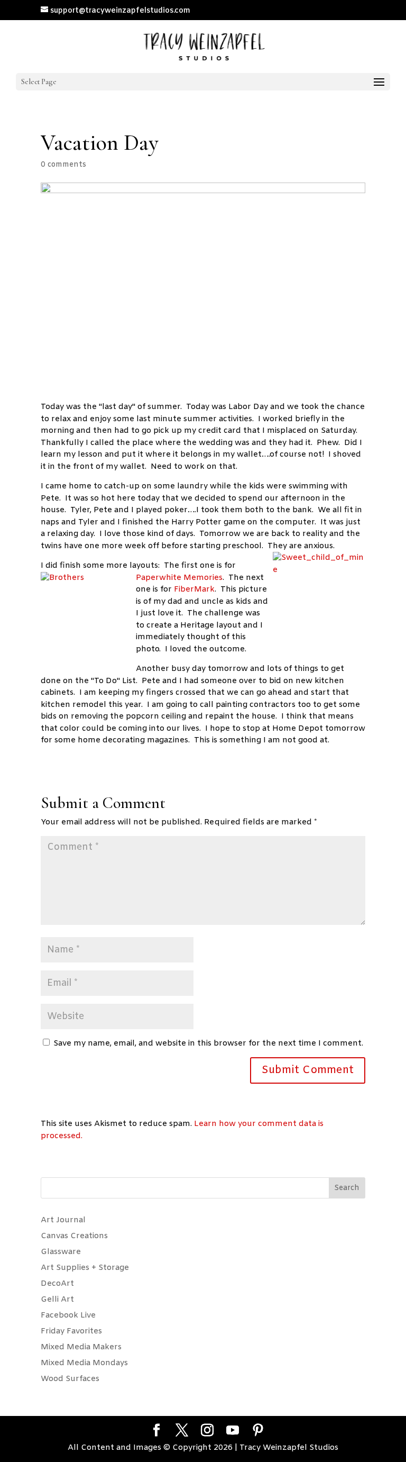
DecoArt (57, 1283)
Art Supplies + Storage (85, 1268)
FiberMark (194, 589)
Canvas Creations (74, 1236)
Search (346, 1188)
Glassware (61, 1252)
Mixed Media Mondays (84, 1363)
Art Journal (63, 1220)
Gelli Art (57, 1299)
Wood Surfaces (70, 1379)
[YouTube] (232, 1431)
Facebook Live (68, 1315)
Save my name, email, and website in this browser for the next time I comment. (208, 1043)
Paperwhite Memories (179, 578)
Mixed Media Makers (81, 1347)
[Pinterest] (258, 1431)
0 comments (63, 165)
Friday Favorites (71, 1331)
